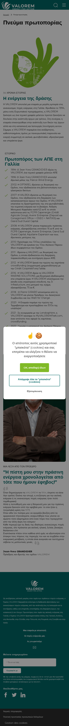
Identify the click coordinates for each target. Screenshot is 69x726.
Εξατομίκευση (34, 391)
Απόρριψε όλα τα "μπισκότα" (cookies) (34, 381)
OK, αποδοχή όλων (35, 367)
